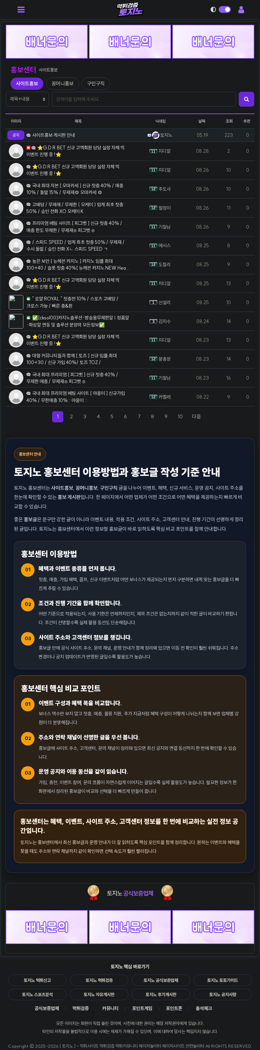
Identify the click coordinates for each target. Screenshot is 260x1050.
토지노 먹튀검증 (99, 980)
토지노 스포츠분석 (37, 994)
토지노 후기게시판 (161, 994)
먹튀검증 (80, 1008)
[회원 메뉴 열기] (241, 9)
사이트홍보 (27, 83)
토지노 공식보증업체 (161, 980)
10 (180, 416)
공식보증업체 (47, 1008)
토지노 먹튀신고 (37, 980)
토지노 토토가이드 (222, 980)
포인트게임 (142, 1008)
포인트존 (174, 1008)
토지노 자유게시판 (99, 994)
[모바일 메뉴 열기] (21, 9)
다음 (198, 416)
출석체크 (204, 1008)
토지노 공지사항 (222, 994)
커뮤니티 (110, 1008)
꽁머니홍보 (62, 83)
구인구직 (96, 83)
